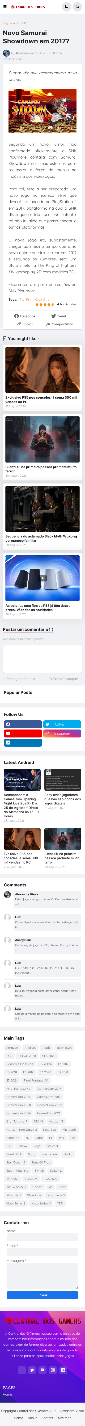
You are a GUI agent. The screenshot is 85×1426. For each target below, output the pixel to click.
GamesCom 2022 (49, 1105)
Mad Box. (49, 1129)
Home (7, 1394)
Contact (47, 1418)
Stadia (68, 1154)
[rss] (63, 1370)
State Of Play (40, 1162)
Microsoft (69, 1129)
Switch (39, 1170)
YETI (60, 1203)
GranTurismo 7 (16, 1121)
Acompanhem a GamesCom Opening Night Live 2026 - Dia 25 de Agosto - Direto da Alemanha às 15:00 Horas (21, 805)
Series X (52, 1146)
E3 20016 (45, 1064)
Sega (37, 1146)
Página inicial (11, 23)
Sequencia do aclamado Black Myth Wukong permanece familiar (41, 538)
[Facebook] (22, 1370)
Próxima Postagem (63, 679)
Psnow (22, 1146)
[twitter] (32, 1370)
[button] (6, 6)
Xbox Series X (41, 1203)
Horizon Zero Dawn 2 (21, 1129)
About (32, 1418)
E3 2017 (63, 1064)
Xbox (62, 1187)
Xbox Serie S (56, 1195)
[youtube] (23, 733)
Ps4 (29, 299)
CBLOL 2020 (27, 1056)
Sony (31, 1154)
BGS (9, 1056)
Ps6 (8, 1146)
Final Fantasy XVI (18, 1088)
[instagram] (53, 1370)
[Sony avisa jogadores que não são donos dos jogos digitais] (62, 780)
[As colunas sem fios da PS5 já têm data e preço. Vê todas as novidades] (42, 578)
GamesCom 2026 (18, 1113)
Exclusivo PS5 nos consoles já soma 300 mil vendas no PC (41, 399)
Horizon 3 (56, 1121)
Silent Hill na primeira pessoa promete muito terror (41, 469)
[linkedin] (23, 743)
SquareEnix (49, 1154)
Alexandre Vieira (72, 1411)
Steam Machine (17, 1170)
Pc (25, 23)
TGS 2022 (50, 1179)
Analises (30, 1047)
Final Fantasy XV (36, 1080)
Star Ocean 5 (15, 1162)
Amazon (12, 1047)
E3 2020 (45, 1072)
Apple (46, 1047)
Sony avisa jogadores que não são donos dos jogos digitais (62, 799)
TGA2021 (12, 1179)
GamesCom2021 (48, 1113)
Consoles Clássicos (19, 1064)
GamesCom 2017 (49, 1088)
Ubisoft (37, 1187)
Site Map (64, 1418)
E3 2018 (11, 1072)
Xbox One (42, 299)
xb (50, 1187)
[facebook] (23, 724)
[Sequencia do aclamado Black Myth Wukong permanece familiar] (42, 509)
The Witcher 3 (16, 1187)
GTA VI (38, 1121)
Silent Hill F (14, 1154)
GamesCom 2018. (18, 1097)
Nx (27, 1138)
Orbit (39, 1138)
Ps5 (72, 1138)
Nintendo (12, 1138)
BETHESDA (64, 1047)
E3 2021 (63, 1072)
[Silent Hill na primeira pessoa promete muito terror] (42, 439)
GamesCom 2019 (48, 1097)
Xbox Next (13, 1195)
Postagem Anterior (21, 679)
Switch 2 (56, 1170)
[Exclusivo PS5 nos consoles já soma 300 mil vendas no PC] (42, 370)
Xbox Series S (15, 1203)
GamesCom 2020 (18, 1105)
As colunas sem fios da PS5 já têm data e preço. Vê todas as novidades (37, 608)
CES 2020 (48, 1056)
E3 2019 (28, 1072)
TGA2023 (31, 1179)
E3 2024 (11, 1080)
